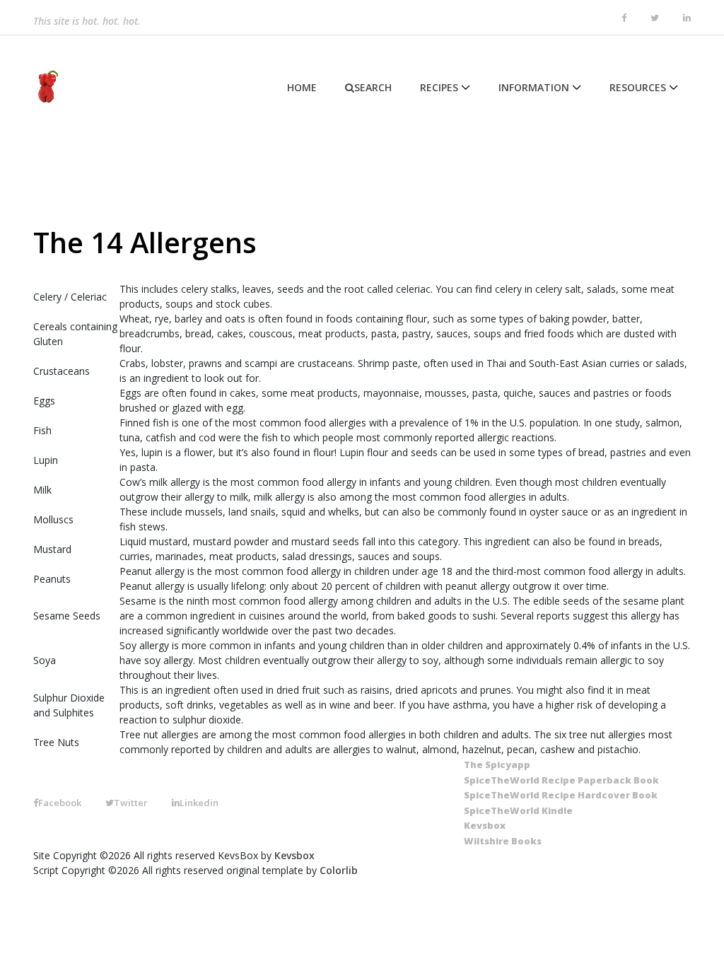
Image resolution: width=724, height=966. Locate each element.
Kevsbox (294, 855)
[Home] (45, 87)
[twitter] (654, 18)
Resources (637, 87)
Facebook (59, 802)
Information (533, 87)
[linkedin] (687, 18)
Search (373, 87)
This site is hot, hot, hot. (87, 18)
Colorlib (339, 870)
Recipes (439, 87)
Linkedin (199, 802)
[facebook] (623, 18)
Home (302, 87)
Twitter (131, 802)
